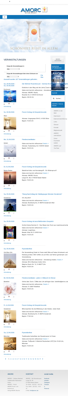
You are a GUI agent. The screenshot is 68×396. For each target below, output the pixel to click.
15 (35, 359)
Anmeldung (7, 106)
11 (26, 359)
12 (28, 359)
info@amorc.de (34, 390)
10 (24, 359)
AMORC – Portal (12, 384)
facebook (46, 378)
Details (59, 90)
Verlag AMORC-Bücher (14, 390)
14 (33, 359)
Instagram (47, 382)
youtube (46, 380)
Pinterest (46, 388)
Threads (46, 384)
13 (31, 359)
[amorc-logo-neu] (34, 7)
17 (40, 359)
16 (37, 359)
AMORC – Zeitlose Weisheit (15, 378)
